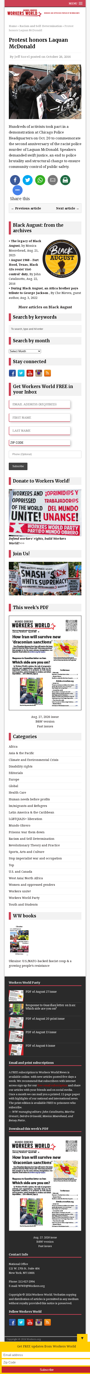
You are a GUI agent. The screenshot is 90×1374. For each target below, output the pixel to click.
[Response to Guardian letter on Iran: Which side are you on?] (16, 1012)
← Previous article (26, 208)
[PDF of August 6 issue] (16, 1053)
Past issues (45, 726)
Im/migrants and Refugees (28, 806)
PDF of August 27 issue (41, 992)
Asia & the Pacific (21, 753)
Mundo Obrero (19, 825)
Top (11, 865)
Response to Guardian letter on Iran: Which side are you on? (51, 1007)
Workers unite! (20, 891)
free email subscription (52, 1085)
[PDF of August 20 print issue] (16, 1026)
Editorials (16, 773)
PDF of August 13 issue (41, 1032)
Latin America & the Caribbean (31, 812)
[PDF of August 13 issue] (16, 1039)
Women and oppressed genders (32, 885)
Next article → (67, 208)
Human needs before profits (29, 799)
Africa (13, 746)
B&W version (45, 721)
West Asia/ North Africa (26, 878)
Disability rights (20, 766)
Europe (14, 779)
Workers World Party (24, 898)
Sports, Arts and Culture (26, 852)
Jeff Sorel (22, 56)
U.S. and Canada (20, 872)
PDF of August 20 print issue (45, 1019)
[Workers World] (45, 13)
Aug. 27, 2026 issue (45, 717)
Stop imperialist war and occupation (35, 858)
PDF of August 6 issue (40, 1046)
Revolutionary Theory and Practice (34, 845)
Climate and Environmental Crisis (33, 760)
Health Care (17, 792)
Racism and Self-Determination (31, 839)
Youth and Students (23, 904)
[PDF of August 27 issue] (16, 999)
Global (13, 786)
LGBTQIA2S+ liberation (25, 819)
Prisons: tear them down (27, 832)
